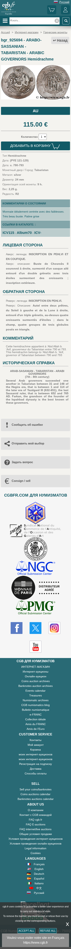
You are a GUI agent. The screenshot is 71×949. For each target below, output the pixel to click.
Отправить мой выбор (28, 443)
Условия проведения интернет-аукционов (35, 838)
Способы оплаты (36, 773)
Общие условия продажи (35, 834)
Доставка (35, 768)
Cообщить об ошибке (27, 424)
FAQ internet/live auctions (35, 829)
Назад (62, 40)
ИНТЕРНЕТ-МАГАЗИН (35, 666)
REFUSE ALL (48, 930)
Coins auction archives (35, 681)
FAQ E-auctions (35, 824)
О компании (35, 810)
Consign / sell (21, 480)
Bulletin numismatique (35, 709)
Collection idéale (35, 719)
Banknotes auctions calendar (36, 799)
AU (35, 111)
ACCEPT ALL (26, 930)
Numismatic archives (36, 700)
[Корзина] (51, 13)
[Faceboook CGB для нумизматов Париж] (16, 628)
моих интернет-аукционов (35, 754)
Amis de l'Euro (36, 728)
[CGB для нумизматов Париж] (8, 14)
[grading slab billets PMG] (35, 608)
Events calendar (35, 690)
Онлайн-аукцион (35, 676)
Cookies (36, 853)
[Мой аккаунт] (65, 13)
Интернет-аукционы (35, 671)
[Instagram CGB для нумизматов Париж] (54, 628)
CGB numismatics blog (35, 705)
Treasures (35, 695)
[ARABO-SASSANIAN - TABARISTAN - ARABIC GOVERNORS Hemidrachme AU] (35, 98)
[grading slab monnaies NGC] (35, 568)
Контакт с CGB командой (36, 814)
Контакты (35, 740)
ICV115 (8, 233)
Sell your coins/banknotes (35, 789)
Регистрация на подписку (35, 763)
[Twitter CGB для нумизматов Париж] (35, 628)
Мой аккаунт (36, 744)
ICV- (37, 233)
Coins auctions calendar (35, 794)
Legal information (35, 848)
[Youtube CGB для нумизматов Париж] (35, 647)
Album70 (24, 233)
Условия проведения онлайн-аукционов (35, 843)
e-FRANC (36, 714)
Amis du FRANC (35, 724)
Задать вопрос (22, 462)
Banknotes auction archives (35, 685)
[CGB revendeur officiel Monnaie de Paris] (35, 588)
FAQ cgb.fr (35, 819)
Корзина (35, 749)
